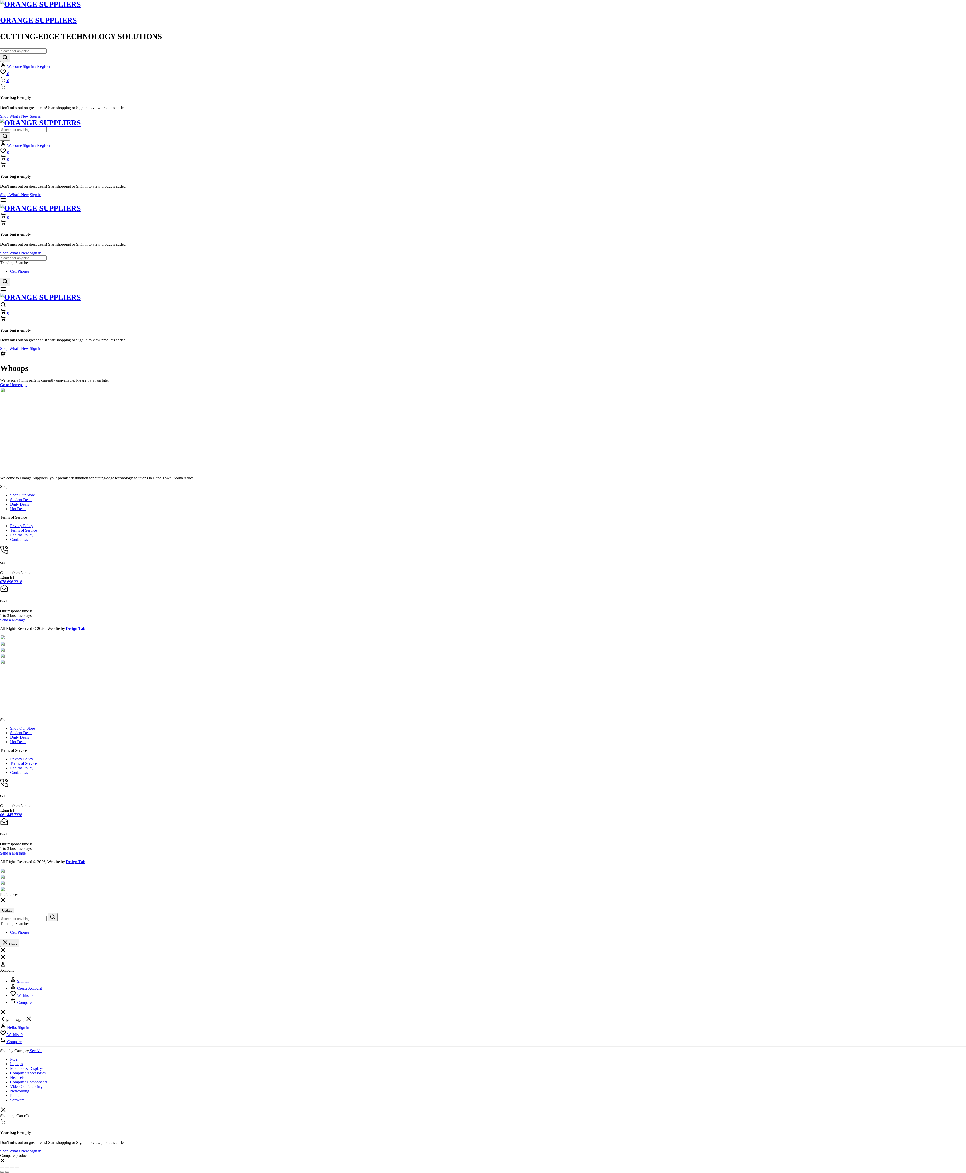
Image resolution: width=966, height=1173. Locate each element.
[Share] (12, 1167)
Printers (16, 1095)
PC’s (14, 1059)
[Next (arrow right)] (7, 1172)
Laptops (16, 1064)
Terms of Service (23, 530)
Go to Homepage (13, 385)
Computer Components (28, 1082)
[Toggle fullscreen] (7, 1167)
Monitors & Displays (26, 1068)
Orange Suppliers (38, 20)
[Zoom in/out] (2, 1167)
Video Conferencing (26, 1086)
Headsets (17, 1077)
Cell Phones (19, 271)
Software (17, 1100)
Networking (19, 1091)
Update (7, 910)
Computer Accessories (28, 1073)
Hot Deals (18, 509)
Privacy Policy (21, 526)
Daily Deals (19, 504)
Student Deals (21, 499)
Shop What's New (14, 116)
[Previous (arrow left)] (2, 1172)
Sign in (35, 116)
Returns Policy (21, 535)
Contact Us (19, 539)
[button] (2, 1161)
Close (12, 944)
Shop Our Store (22, 495)
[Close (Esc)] (17, 1167)
